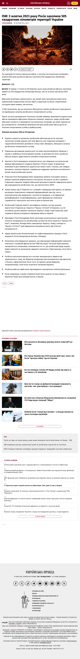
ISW (12, 84)
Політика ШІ (36, 598)
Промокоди (36, 610)
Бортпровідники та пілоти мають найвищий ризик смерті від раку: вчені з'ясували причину (38, 500)
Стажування (36, 608)
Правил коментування (41, 331)
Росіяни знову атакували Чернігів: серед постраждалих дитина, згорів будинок (36, 512)
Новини (4, 8)
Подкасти (51, 8)
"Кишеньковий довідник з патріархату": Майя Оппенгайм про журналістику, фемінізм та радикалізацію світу (39, 471)
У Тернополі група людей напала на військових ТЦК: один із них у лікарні (33, 485)
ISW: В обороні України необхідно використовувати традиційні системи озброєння (38, 449)
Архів (75, 8)
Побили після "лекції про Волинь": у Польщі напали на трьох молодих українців (48, 413)
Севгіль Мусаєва (46, 641)
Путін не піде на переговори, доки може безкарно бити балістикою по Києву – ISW (38, 440)
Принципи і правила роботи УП (43, 603)
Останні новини (10, 460)
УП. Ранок (21, 8)
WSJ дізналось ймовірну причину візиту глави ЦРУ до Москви (48, 343)
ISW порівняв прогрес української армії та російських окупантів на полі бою (35, 445)
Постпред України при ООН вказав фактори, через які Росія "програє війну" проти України (49, 357)
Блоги (70, 8)
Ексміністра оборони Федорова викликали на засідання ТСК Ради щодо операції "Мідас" (50, 399)
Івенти (44, 8)
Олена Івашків (7, 23)
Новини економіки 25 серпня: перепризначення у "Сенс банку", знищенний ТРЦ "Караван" (37, 492)
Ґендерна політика (38, 601)
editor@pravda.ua (45, 642)
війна (11, 283)
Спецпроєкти (61, 8)
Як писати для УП (38, 605)
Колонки (29, 8)
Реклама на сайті (38, 591)
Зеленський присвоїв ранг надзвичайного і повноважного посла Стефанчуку (36, 465)
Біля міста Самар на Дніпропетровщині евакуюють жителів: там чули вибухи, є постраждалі (47, 385)
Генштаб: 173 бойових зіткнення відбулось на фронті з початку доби (32, 506)
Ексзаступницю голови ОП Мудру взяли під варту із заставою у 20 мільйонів (47, 371)
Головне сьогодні (9, 338)
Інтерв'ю (37, 8)
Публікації (12, 8)
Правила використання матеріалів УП (45, 596)
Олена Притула (71, 641)
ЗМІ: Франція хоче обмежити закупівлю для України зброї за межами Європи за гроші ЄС (39, 479)
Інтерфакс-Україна (15, 623)
